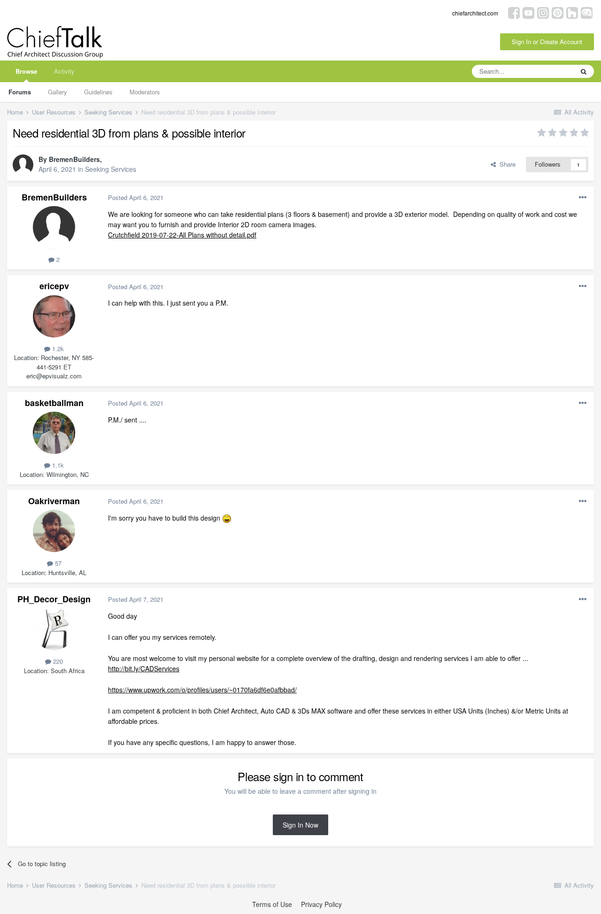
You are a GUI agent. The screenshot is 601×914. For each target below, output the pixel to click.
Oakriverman (54, 501)
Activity (64, 71)
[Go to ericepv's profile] (54, 316)
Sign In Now (300, 825)
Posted (135, 197)
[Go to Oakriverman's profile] (54, 531)
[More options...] (582, 197)
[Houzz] (572, 12)
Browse (26, 71)
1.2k (57, 348)
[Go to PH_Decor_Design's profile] (54, 629)
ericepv (54, 286)
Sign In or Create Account (547, 41)
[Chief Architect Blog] (587, 12)
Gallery (57, 91)
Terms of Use (272, 904)
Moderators (145, 91)
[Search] (583, 71)
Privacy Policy (321, 904)
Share (506, 164)
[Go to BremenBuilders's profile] (23, 164)
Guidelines (98, 91)
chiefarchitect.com (475, 13)
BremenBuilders (74, 159)
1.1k (57, 465)
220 (57, 661)
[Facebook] (514, 12)
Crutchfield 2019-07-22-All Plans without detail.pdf (182, 234)
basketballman (54, 403)
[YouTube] (528, 12)
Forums (19, 91)
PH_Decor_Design (54, 599)
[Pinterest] (557, 12)
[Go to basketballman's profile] (54, 433)
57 (57, 563)
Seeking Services (110, 169)
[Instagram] (543, 12)
